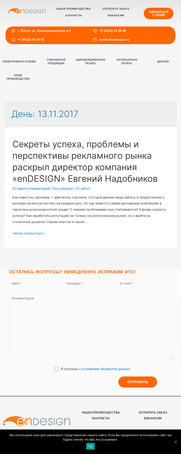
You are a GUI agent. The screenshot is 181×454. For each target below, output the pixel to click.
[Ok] (175, 442)
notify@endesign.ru (114, 39)
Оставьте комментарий (31, 188)
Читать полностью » (28, 233)
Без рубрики (63, 188)
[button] (158, 13)
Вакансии (116, 15)
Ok (90, 446)
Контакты (73, 15)
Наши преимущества (73, 8)
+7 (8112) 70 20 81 (31, 39)
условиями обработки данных (106, 369)
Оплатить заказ (116, 8)
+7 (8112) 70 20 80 (112, 30)
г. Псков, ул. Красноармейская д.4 (44, 30)
